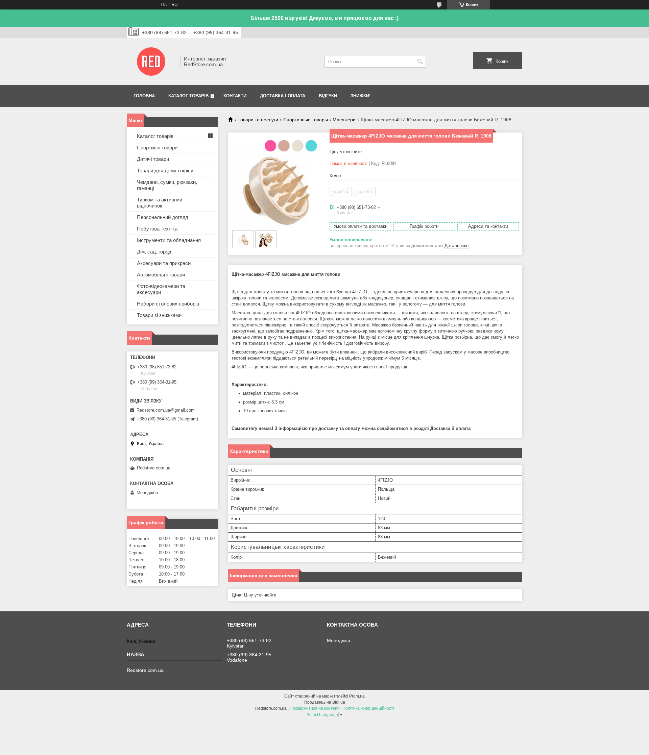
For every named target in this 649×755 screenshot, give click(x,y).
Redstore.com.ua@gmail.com (166, 410)
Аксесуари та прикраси (164, 263)
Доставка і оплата (282, 95)
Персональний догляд (162, 217)
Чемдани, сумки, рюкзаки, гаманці (167, 185)
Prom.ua (357, 696)
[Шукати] (420, 62)
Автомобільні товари (161, 274)
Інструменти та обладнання (169, 240)
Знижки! (360, 95)
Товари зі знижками (159, 315)
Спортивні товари (157, 147)
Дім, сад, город (154, 251)
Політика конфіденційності (368, 708)
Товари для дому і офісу (165, 170)
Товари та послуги (258, 119)
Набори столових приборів (168, 304)
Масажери (344, 119)
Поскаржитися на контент (314, 708)
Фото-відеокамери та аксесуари (161, 289)
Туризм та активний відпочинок (159, 203)
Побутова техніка (157, 229)
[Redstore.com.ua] (151, 61)
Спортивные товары (305, 119)
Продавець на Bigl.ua (324, 702)
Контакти (234, 95)
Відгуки (328, 95)
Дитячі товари (153, 159)
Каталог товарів (188, 95)
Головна (144, 95)
